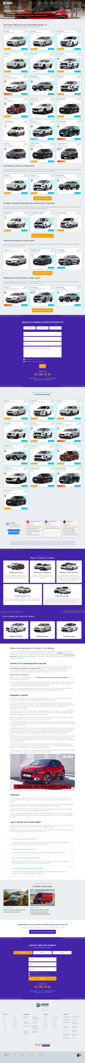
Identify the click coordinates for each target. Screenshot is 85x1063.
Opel (5, 1028)
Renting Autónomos (66, 1027)
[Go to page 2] (53, 538)
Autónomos (67, 2)
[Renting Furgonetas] (62, 590)
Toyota (5, 1025)
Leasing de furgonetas (26, 1023)
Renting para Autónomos (28, 543)
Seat (5, 1022)
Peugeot (15, 1025)
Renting (31, 2)
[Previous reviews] (25, 528)
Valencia (45, 1019)
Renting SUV (66, 1030)
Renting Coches (14, 7)
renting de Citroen (21, 656)
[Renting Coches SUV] (23, 590)
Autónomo (42, 327)
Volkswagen (15, 1022)
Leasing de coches (35, 1023)
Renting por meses (26, 1018)
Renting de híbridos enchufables (26, 1032)
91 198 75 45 (42, 374)
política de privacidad (38, 359)
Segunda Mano (41, 2)
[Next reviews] (79, 528)
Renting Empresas (16, 543)
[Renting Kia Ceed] (69, 627)
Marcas (48, 2)
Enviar (42, 366)
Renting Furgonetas (69, 543)
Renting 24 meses (27, 1026)
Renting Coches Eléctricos (43, 543)
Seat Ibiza (17, 831)
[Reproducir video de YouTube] (42, 772)
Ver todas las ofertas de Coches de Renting (42, 931)
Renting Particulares (75, 1023)
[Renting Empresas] (16, 567)
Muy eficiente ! (48, 526)
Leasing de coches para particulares (36, 1018)
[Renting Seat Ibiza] (42, 627)
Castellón (54, 1028)
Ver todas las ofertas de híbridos (42, 310)
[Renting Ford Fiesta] (16, 627)
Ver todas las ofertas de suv (42, 198)
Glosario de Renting (75, 1035)
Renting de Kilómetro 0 (35, 1032)
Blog (73, 1038)
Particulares (54, 2)
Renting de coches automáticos (36, 1027)
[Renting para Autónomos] (42, 567)
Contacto (74, 1019)
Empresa (55, 327)
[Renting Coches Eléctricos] (69, 567)
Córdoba (45, 1025)
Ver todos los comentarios (13, 530)
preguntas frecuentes (41, 378)
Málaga (54, 1022)
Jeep (5, 1030)
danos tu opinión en (13, 533)
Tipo (35, 2)
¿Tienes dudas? (66, 1019)
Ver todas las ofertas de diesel (42, 273)
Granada (45, 1028)
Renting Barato (67, 1022)
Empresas (61, 2)
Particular (29, 327)
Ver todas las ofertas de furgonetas (42, 235)
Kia (4, 1019)
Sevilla (45, 1022)
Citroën (19, 7)
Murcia (54, 1025)
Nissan (14, 1028)
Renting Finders (7, 7)
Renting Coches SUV (56, 543)
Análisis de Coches (7, 907)
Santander (55, 1019)
